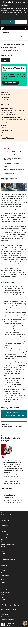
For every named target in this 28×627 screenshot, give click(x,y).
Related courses (9, 173)
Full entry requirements (8, 114)
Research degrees (6, 523)
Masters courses (5, 520)
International (4, 525)
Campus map (4, 534)
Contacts (3, 582)
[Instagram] (14, 605)
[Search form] (25, 28)
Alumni (3, 573)
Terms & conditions (6, 617)
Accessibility (4, 614)
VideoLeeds (4, 577)
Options (21, 22)
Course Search (5, 32)
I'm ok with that (7, 22)
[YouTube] (10, 605)
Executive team (5, 549)
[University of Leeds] (10, 624)
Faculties (3, 539)
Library (3, 570)
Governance (4, 542)
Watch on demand (10, 82)
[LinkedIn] (6, 605)
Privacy (3, 612)
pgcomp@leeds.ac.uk (7, 138)
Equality (3, 546)
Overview (7, 148)
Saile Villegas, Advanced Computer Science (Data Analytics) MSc (12, 475)
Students (13, 28)
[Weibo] (19, 605)
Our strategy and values (7, 544)
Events (3, 553)
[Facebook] (2, 605)
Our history (4, 537)
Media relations (5, 575)
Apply (5, 60)
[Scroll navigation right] (26, 37)
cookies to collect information (14, 8)
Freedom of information (7, 619)
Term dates (4, 565)
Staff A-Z (3, 580)
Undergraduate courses (11, 37)
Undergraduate (5, 518)
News (2, 551)
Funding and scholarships (11, 163)
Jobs (2, 563)
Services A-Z (4, 568)
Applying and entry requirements (14, 170)
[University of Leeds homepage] (2, 28)
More (20, 28)
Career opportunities (10, 155)
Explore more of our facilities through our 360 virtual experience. (13, 399)
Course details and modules (12, 151)
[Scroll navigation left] (2, 37)
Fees (5, 166)
